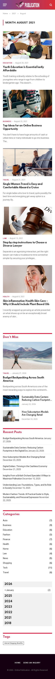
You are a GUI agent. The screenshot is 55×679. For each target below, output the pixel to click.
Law (5, 553)
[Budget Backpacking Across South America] (27, 356)
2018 (7, 623)
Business (7, 525)
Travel (6, 572)
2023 (8, 606)
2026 (8, 584)
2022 (8, 612)
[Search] (50, 4)
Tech (5, 567)
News (5, 558)
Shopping (7, 563)
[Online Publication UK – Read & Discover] (27, 5)
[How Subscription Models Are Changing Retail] (11, 416)
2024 (8, 601)
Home (6, 549)
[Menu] (5, 4)
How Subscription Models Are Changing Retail (24, 457)
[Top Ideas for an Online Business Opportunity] (27, 104)
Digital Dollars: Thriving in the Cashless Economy (25, 466)
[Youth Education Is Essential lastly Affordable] (27, 45)
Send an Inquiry (31, 663)
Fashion (6, 534)
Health (6, 544)
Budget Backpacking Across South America (23, 438)
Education (7, 530)
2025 (8, 596)
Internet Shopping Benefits (13, 643)
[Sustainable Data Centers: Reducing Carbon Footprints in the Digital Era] (11, 401)
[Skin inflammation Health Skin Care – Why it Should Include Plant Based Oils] (27, 279)
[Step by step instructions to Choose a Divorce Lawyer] (27, 220)
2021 (7, 617)
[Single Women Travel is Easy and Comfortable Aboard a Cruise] (27, 162)
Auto (5, 520)
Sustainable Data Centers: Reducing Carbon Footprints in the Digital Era (36, 400)
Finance (6, 539)
